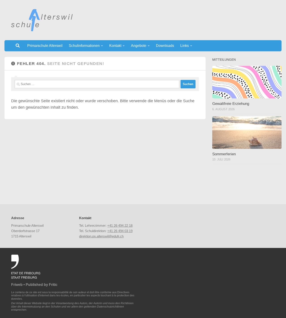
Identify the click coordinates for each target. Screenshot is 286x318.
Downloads (165, 46)
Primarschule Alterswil (45, 46)
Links (184, 46)
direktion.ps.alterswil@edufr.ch (101, 236)
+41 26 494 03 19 (119, 231)
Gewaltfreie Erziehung (230, 104)
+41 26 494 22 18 (119, 225)
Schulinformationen (84, 46)
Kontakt (115, 46)
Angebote (138, 46)
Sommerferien (224, 154)
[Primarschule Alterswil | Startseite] (42, 20)
